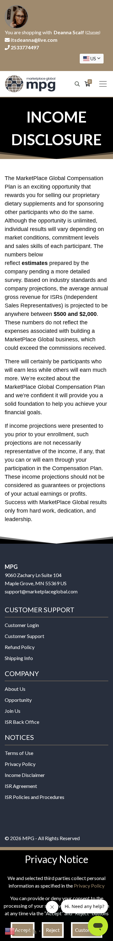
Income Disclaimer (25, 775)
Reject (53, 930)
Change (92, 32)
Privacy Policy (20, 764)
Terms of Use (19, 753)
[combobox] (92, 58)
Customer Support (24, 636)
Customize (86, 930)
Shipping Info (19, 658)
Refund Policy (20, 647)
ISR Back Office (22, 722)
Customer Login (22, 625)
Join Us (12, 711)
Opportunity (18, 700)
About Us (15, 689)
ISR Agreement (21, 786)
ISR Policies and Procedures (34, 797)
